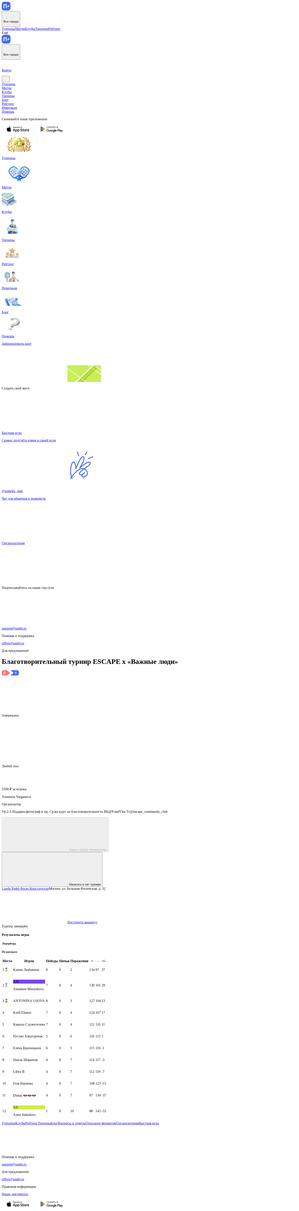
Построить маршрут (82, 922)
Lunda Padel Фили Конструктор (25, 888)
